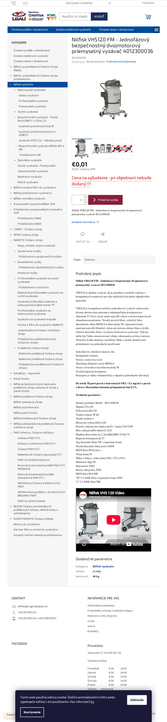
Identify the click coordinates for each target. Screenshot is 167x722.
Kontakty (93, 631)
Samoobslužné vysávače (33, 171)
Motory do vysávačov (27, 524)
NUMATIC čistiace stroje (28, 240)
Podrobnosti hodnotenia (121, 62)
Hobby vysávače (29, 96)
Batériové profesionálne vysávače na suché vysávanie (40, 294)
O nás (91, 621)
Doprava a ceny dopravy (102, 616)
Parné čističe (21, 379)
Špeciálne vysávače (30, 160)
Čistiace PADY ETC (29, 449)
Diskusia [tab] (90, 260)
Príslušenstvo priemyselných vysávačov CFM (38, 211)
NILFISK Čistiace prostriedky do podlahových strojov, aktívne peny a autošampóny (36, 509)
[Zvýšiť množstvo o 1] (86, 197)
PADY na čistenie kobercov (34, 460)
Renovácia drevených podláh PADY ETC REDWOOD (41, 467)
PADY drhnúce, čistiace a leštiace (34, 433)
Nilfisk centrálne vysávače (29, 199)
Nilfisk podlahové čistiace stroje (33, 397)
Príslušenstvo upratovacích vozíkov (40, 257)
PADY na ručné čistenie (31, 501)
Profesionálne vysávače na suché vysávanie (38, 280)
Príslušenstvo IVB (30, 155)
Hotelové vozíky (27, 273)
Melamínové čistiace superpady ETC (40, 455)
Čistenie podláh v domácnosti (32, 50)
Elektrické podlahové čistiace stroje (41, 354)
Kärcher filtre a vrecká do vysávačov (36, 530)
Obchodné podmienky (79, 3)
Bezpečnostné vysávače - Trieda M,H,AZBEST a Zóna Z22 (38, 119)
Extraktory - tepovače (27, 373)
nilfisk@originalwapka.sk (33, 606)
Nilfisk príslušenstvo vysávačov (33, 193)
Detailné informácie (83, 222)
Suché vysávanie (28, 112)
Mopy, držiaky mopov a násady (36, 246)
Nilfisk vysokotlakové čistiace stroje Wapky (36, 68)
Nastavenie (32, 712)
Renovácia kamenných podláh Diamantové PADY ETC (36, 476)
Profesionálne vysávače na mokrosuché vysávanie (34, 312)
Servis (91, 626)
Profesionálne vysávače (33, 101)
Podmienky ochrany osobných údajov (110, 611)
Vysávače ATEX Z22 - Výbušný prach (40, 141)
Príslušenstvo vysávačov (34, 287)
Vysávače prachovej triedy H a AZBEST (37, 133)
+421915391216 (27, 612)
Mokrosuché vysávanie (32, 90)
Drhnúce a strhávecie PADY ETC (37, 444)
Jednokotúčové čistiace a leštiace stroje (39, 332)
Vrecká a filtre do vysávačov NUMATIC (41, 325)
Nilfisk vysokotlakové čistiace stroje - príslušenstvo (36, 77)
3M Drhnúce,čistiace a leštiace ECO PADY (39, 485)
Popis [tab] (77, 260)
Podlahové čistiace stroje (33, 348)
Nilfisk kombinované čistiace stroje (35, 418)
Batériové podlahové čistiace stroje (41, 359)
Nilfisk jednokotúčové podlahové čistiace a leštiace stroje (39, 425)
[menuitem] (30, 29)
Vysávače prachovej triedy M (36, 126)
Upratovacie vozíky (29, 251)
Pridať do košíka (108, 199)
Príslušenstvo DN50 (29, 224)
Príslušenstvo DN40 (29, 218)
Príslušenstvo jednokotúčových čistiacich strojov (37, 341)
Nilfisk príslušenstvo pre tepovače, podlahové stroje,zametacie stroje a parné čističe (36, 387)
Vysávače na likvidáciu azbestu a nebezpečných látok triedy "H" (37, 303)
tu (92, 702)
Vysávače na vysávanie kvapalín (37, 319)
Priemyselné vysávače (32, 107)
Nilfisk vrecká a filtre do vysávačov (35, 188)
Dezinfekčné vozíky (30, 262)
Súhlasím (137, 700)
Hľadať (99, 16)
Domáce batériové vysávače (31, 56)
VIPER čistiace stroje (26, 235)
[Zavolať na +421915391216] (18, 3)
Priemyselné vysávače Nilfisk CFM (34, 204)
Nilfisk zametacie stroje (28, 402)
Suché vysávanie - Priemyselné (36, 166)
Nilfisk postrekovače (26, 407)
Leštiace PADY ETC (29, 438)
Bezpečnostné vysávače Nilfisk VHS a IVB (41, 148)
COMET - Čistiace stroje (28, 229)
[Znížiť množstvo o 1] (86, 202)
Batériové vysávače (30, 177)
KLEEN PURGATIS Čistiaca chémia (33, 519)
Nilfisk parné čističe (25, 413)
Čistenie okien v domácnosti (31, 61)
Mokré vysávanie (28, 182)
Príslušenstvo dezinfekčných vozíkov (41, 267)
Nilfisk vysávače (23, 85)
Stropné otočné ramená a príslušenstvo (38, 535)
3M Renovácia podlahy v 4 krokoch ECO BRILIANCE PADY (41, 494)
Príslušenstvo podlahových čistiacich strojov (41, 366)
